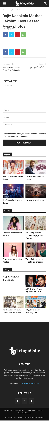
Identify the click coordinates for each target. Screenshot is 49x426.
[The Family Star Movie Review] (35, 167)
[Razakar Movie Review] (35, 191)
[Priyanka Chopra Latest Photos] (13, 250)
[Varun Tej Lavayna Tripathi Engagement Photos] (35, 223)
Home (5, 10)
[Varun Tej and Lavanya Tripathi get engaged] (35, 250)
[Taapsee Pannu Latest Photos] (13, 223)
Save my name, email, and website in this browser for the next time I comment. (25, 135)
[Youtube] (31, 401)
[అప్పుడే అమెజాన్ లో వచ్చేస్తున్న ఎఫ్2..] (35, 302)
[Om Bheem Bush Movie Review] (13, 191)
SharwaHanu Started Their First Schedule (12, 68)
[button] (4, 3)
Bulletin (20, 10)
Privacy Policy (19, 410)
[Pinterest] (17, 34)
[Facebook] (5, 34)
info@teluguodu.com (30, 383)
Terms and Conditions (35, 410)
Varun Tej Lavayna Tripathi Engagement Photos (34, 235)
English (12, 10)
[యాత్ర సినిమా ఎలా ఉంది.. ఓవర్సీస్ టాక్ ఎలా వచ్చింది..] (13, 302)
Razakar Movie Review (34, 200)
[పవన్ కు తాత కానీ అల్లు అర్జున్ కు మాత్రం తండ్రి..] (35, 281)
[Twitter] (11, 34)
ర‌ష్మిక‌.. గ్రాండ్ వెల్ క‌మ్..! (37, 67)
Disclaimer (8, 410)
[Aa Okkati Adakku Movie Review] (13, 167)
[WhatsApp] (23, 34)
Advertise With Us (24, 413)
